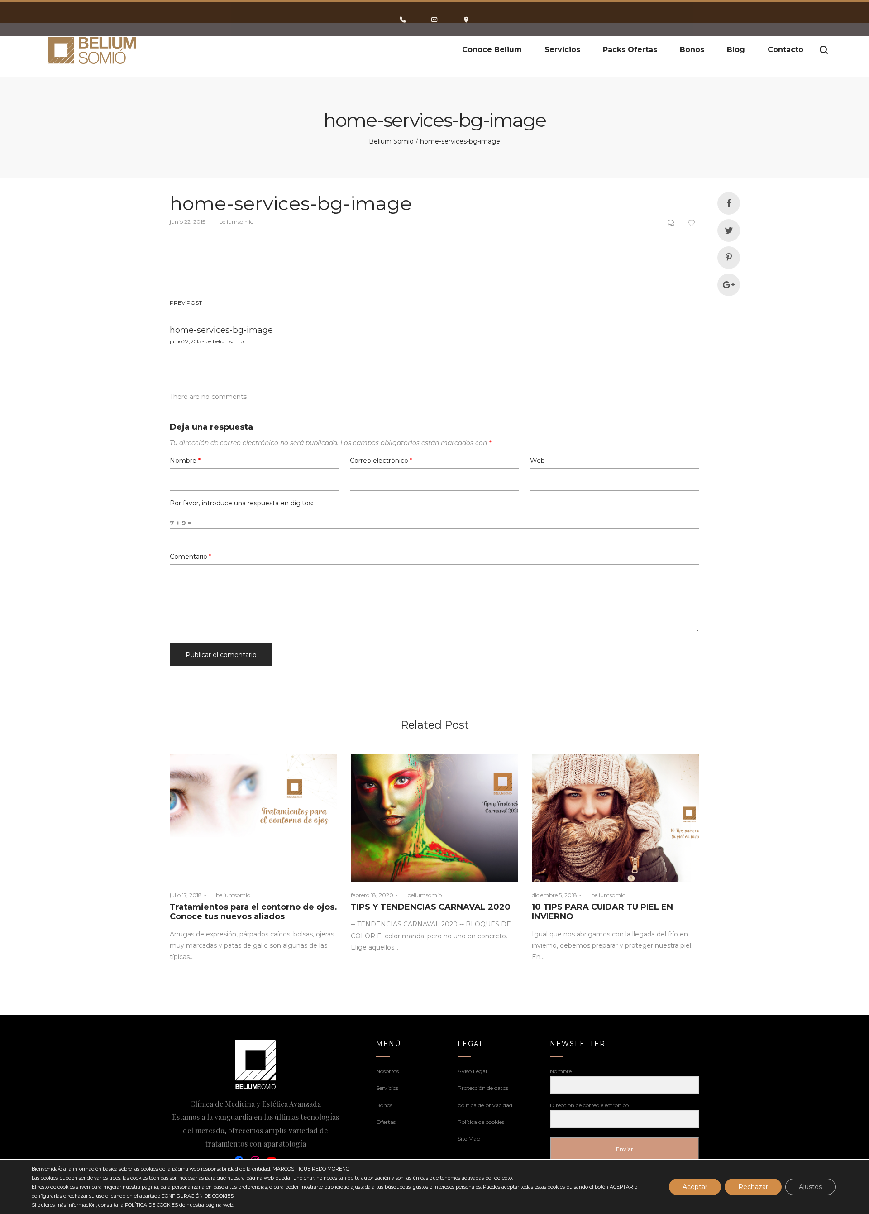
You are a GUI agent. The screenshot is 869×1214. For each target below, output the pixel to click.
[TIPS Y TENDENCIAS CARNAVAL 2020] (434, 818)
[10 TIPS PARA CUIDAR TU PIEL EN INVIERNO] (615, 818)
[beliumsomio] (92, 50)
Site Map (469, 1138)
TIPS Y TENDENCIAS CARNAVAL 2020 (431, 907)
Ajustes (810, 1187)
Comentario (190, 556)
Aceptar (695, 1187)
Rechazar (753, 1187)
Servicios (387, 1087)
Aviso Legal (472, 1071)
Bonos (384, 1105)
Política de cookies (481, 1121)
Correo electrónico (381, 460)
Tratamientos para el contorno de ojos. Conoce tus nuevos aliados (253, 912)
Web (537, 460)
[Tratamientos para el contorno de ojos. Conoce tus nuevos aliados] (253, 818)
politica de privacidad (485, 1105)
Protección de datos (483, 1087)
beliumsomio (232, 221)
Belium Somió (391, 141)
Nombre (185, 460)
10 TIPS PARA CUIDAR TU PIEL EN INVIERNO (602, 912)
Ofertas (386, 1121)
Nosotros (387, 1071)
